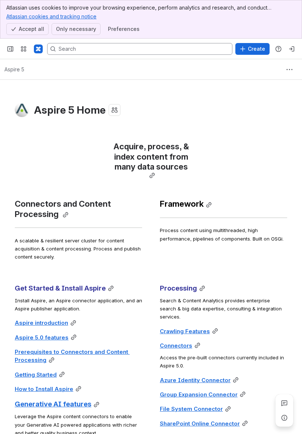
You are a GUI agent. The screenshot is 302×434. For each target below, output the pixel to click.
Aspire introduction (41, 323)
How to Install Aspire (44, 389)
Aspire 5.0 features (42, 337)
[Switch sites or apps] (23, 49)
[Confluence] (38, 49)
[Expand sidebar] (10, 49)
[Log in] (292, 49)
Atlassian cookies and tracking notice (51, 16)
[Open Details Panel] (284, 418)
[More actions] (289, 69)
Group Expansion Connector (199, 394)
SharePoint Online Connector (200, 423)
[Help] (278, 49)
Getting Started (36, 374)
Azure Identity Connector (195, 380)
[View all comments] (284, 403)
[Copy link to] (152, 175)
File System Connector (191, 409)
